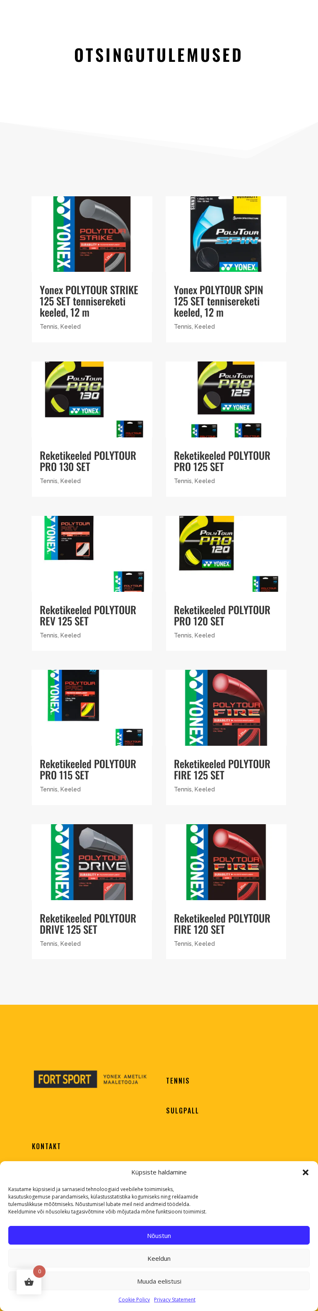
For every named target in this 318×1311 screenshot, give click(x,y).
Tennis (49, 326)
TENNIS (178, 1081)
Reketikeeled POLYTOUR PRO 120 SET (222, 615)
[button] (305, 1172)
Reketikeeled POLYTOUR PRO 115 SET (88, 769)
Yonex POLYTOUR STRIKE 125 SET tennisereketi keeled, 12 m (89, 301)
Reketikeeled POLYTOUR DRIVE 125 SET (88, 923)
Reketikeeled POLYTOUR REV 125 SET (88, 615)
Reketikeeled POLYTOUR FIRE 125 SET (222, 769)
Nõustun (159, 1235)
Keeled (70, 326)
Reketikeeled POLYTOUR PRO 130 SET (88, 460)
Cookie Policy (134, 1299)
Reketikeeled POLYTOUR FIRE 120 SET (222, 923)
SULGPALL (182, 1111)
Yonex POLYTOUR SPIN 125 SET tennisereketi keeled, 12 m (218, 301)
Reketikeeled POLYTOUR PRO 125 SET (222, 460)
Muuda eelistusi (159, 1281)
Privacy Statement (174, 1299)
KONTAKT (46, 1146)
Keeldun (159, 1258)
